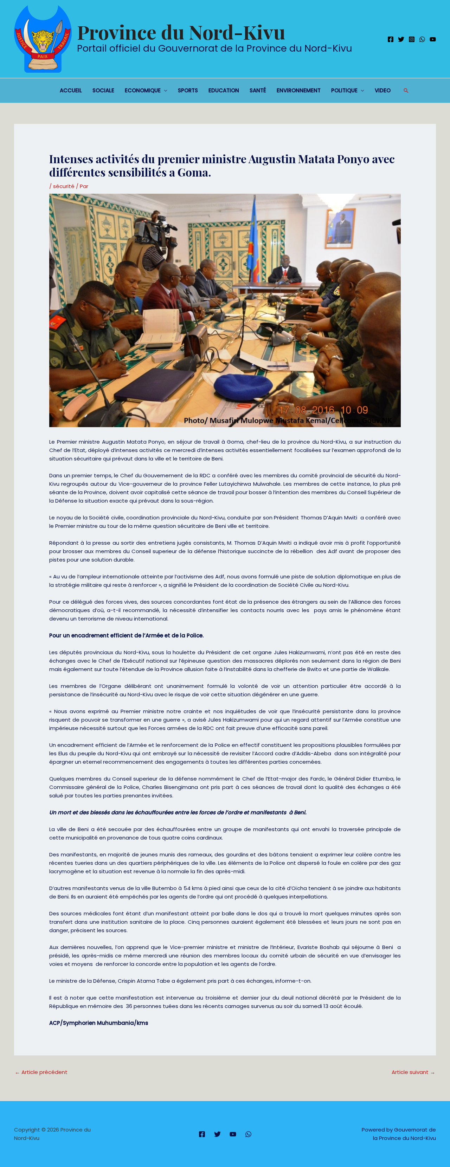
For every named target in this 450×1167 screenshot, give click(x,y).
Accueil (71, 90)
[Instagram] (412, 39)
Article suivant (413, 1072)
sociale (103, 90)
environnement (299, 90)
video (383, 90)
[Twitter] (401, 39)
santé (258, 90)
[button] (406, 90)
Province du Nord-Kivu (181, 32)
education (223, 90)
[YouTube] (433, 39)
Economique (143, 90)
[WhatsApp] (422, 39)
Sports (188, 90)
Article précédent (41, 1072)
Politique (344, 90)
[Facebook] (390, 39)
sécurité (64, 186)
